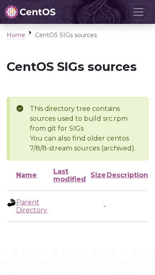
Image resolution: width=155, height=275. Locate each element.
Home (16, 35)
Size (98, 175)
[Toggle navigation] (138, 12)
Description (127, 175)
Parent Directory (31, 206)
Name (26, 175)
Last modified (69, 175)
